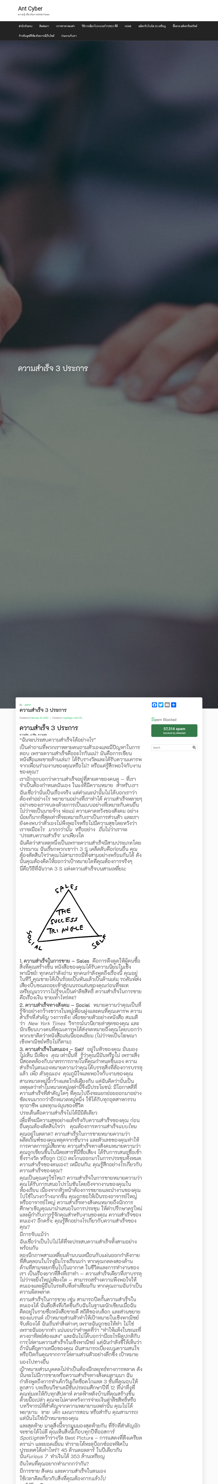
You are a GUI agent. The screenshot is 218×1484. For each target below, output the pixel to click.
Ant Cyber (30, 8)
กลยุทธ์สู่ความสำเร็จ (72, 718)
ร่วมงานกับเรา (69, 35)
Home (128, 26)
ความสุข (42, 734)
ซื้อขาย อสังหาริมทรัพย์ (185, 26)
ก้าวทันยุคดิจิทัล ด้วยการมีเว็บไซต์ (36, 35)
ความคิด (24, 734)
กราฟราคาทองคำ (65, 26)
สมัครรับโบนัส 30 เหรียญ (152, 26)
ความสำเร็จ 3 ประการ (49, 728)
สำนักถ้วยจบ (25, 26)
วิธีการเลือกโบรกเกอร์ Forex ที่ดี (100, 26)
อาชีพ (33, 734)
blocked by (178, 732)
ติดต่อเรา (44, 26)
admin (28, 705)
